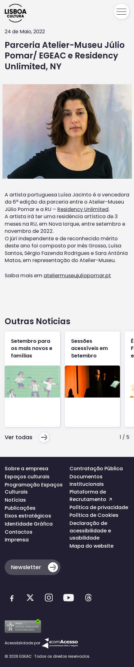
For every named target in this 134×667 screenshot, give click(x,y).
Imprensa (17, 539)
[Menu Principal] (121, 11)
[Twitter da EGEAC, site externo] (30, 599)
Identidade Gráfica (29, 523)
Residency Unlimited (82, 209)
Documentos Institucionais (86, 480)
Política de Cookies (93, 515)
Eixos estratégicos (28, 515)
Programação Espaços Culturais (34, 488)
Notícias (15, 500)
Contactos (18, 532)
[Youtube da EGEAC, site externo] (68, 598)
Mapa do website (91, 546)
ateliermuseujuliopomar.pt (77, 275)
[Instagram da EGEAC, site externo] (49, 599)
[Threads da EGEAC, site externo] (88, 599)
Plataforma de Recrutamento (88, 495)
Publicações (20, 508)
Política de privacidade (98, 507)
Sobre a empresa (26, 468)
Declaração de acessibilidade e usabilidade (90, 530)
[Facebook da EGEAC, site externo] (12, 599)
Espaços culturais (27, 476)
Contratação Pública (96, 468)
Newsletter (26, 567)
